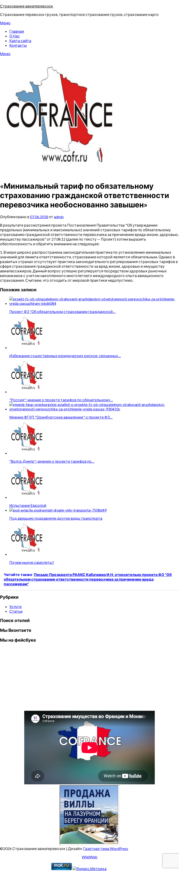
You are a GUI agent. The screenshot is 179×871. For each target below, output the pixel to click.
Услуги (15, 606)
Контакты (18, 45)
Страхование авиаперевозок (26, 6)
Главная (16, 31)
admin (59, 216)
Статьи (16, 611)
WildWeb (89, 857)
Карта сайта (20, 40)
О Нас (14, 36)
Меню (5, 23)
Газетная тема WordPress (105, 848)
